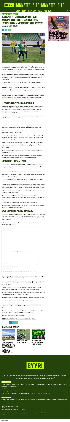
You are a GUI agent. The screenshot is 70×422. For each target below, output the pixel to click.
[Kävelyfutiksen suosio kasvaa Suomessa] (23, 334)
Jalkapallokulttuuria (7, 14)
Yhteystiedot (48, 11)
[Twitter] (6, 30)
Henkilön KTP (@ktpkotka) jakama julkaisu (14, 271)
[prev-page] (43, 327)
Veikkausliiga (32, 11)
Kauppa (24, 11)
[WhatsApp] (9, 30)
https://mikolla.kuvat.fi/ (13, 315)
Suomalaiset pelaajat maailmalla (23, 318)
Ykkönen (15, 14)
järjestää (9, 98)
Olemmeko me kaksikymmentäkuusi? (9, 386)
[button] (67, 10)
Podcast (40, 11)
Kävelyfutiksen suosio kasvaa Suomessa (22, 342)
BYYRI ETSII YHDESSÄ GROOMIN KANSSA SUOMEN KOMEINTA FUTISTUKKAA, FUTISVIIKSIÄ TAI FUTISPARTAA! (26, 393)
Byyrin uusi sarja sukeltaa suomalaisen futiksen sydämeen (37, 342)
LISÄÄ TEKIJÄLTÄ (16, 327)
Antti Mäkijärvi (9, 318)
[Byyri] (35, 4)
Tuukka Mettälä (8, 26)
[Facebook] (3, 30)
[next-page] (44, 327)
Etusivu (18, 11)
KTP (14, 318)
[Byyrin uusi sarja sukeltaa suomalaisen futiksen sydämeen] (38, 334)
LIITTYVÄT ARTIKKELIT (7, 327)
